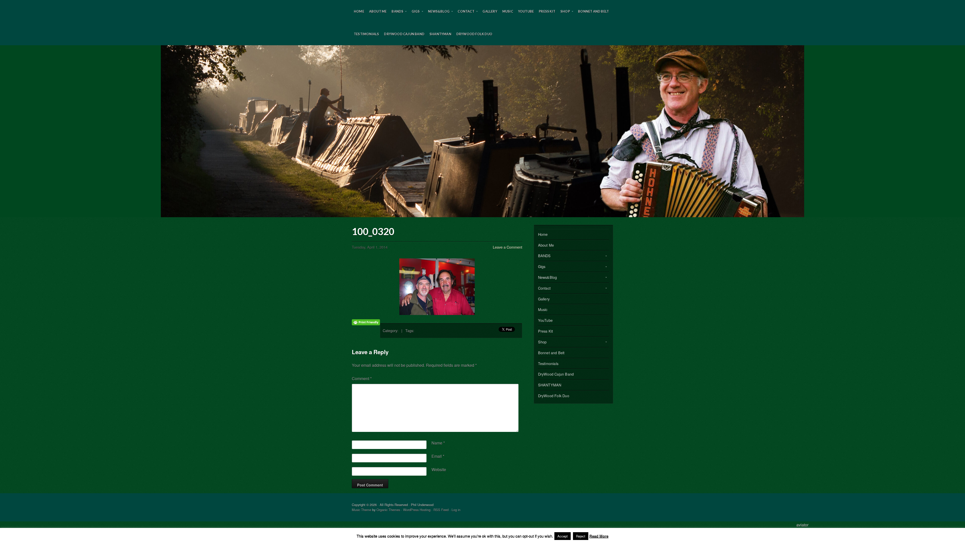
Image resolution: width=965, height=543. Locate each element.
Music (507, 11)
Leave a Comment (507, 247)
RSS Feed (441, 509)
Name (438, 443)
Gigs (416, 11)
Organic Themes (388, 509)
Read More (598, 536)
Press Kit (547, 11)
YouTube (526, 11)
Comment (362, 378)
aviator (802, 525)
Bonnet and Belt (593, 11)
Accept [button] (562, 536)
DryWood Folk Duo (474, 34)
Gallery (489, 11)
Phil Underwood (482, 131)
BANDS (397, 11)
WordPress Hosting (416, 509)
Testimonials (366, 34)
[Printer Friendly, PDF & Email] (366, 321)
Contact (466, 11)
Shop (565, 11)
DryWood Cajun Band (404, 34)
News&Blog (439, 11)
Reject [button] (580, 536)
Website (438, 469)
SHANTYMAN (440, 34)
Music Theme (361, 509)
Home (359, 11)
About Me (378, 11)
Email (437, 456)
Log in (456, 509)
